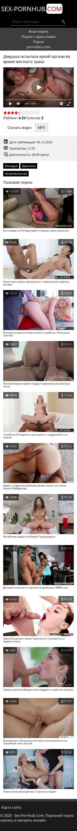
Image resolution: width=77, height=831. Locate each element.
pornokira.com (38, 47)
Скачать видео (26, 127)
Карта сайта (11, 807)
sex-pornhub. (31, 8)
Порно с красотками (39, 36)
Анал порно (38, 31)
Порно (38, 41)
